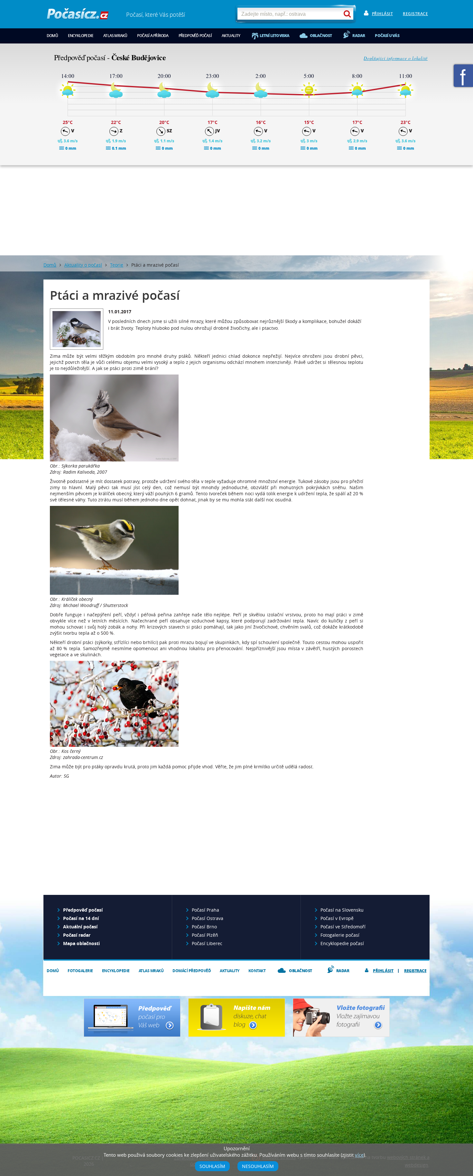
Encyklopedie (80, 35)
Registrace (415, 13)
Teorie (116, 265)
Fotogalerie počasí (339, 935)
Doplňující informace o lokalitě (396, 58)
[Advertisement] (236, 210)
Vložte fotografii (341, 1017)
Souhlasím (212, 1166)
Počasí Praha (205, 910)
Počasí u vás (387, 35)
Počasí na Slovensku (342, 910)
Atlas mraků (115, 35)
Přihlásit (382, 13)
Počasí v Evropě (337, 918)
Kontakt (257, 970)
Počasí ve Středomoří (343, 927)
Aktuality (231, 35)
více (359, 1155)
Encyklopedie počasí (342, 943)
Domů (52, 35)
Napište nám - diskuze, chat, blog (236, 1017)
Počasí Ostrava (207, 918)
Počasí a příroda (152, 35)
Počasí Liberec (207, 943)
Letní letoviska (275, 35)
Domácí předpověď (191, 970)
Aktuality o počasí (83, 265)
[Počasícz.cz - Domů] (78, 16)
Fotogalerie (80, 970)
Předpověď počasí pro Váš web (132, 1017)
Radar (358, 35)
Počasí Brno (204, 927)
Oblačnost (321, 35)
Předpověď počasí (195, 35)
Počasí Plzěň (205, 935)
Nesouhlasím (258, 1166)
